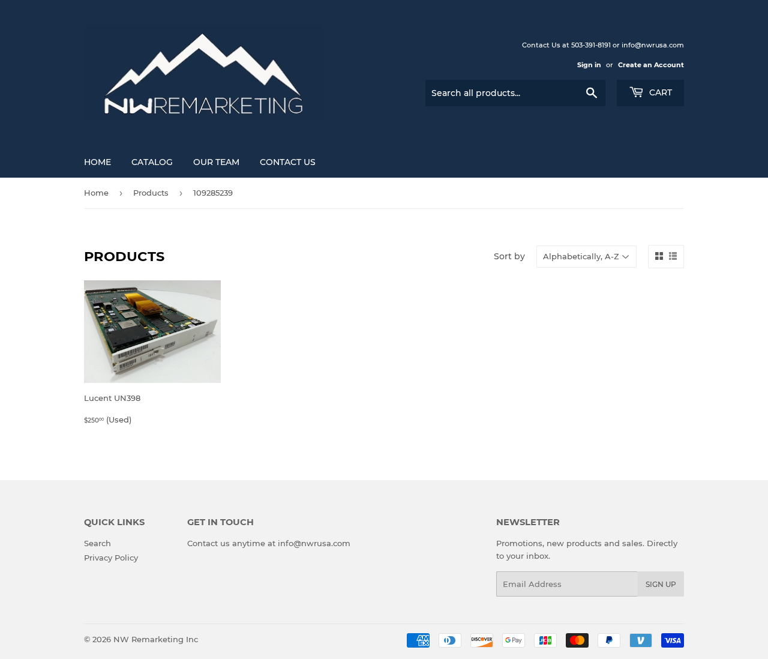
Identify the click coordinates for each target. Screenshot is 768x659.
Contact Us (288, 162)
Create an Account (651, 65)
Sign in (589, 65)
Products (151, 192)
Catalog (152, 162)
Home (97, 162)
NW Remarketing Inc (155, 639)
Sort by (509, 256)
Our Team (216, 162)
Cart (659, 92)
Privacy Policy (111, 557)
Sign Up (661, 584)
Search (97, 543)
